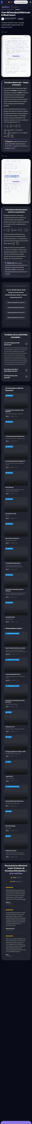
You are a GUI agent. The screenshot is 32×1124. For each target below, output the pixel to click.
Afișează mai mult (6, 27)
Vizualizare (16, 56)
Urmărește (20, 18)
